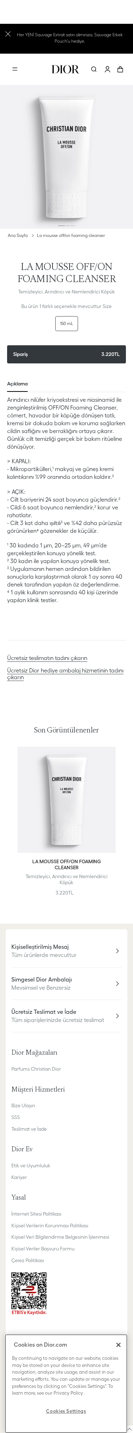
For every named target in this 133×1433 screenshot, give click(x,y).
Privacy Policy (68, 1393)
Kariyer (19, 1177)
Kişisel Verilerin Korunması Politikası (49, 1225)
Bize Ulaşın (23, 1105)
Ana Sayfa (18, 235)
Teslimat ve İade (29, 1129)
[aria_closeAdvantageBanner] (8, 33)
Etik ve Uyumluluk (30, 1165)
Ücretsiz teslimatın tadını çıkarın (47, 658)
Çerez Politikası (27, 1260)
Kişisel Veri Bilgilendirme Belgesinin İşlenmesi (60, 1237)
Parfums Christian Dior (36, 1069)
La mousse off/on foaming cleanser (71, 235)
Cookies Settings (66, 1411)
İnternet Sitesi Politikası (36, 1214)
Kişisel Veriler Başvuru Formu (42, 1248)
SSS (15, 1117)
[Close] (118, 1345)
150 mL (66, 323)
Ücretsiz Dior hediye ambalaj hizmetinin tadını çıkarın (65, 673)
